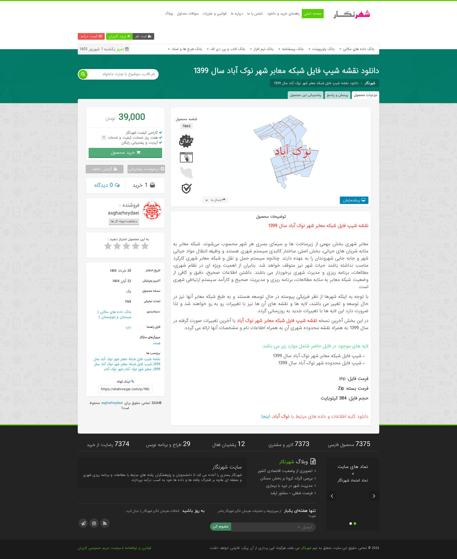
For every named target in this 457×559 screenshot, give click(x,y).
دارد (128, 327)
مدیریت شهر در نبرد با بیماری (290, 486)
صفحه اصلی (313, 13)
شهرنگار (306, 548)
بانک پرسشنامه (292, 49)
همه (157, 343)
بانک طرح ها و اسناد (186, 49)
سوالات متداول (187, 13)
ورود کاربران (118, 36)
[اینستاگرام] (94, 523)
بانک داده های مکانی (358, 49)
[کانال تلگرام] (83, 523)
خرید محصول (123, 152)
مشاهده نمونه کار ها (124, 221)
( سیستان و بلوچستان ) (114, 315)
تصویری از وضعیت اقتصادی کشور (286, 471)
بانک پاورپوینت (322, 49)
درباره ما (237, 13)
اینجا (265, 416)
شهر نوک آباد (113, 369)
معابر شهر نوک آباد (138, 369)
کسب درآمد (89, 36)
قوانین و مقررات (215, 13)
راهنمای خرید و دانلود (283, 13)
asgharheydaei (111, 403)
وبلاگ (169, 13)
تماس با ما (255, 13)
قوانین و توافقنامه (138, 548)
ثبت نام (141, 36)
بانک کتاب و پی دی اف (227, 49)
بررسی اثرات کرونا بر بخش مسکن (287, 478)
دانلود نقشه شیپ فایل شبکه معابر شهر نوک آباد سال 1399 (316, 83)
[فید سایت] (104, 523)
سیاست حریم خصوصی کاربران (99, 548)
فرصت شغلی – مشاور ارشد (292, 493)
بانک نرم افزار (262, 49)
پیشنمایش (352, 200)
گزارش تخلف (102, 169)
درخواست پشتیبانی (144, 169)
